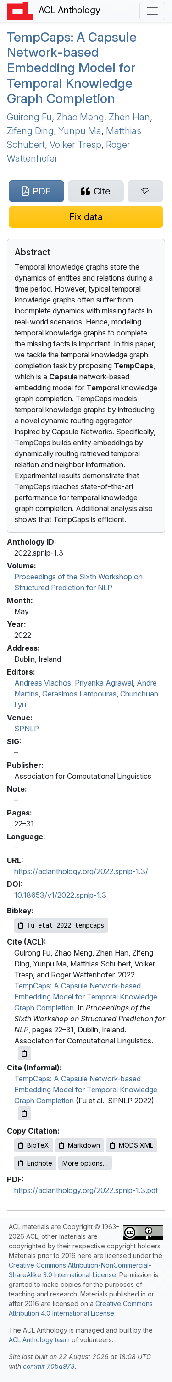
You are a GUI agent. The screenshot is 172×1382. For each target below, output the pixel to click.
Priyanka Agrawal (104, 682)
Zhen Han (129, 117)
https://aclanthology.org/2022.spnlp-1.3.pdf (86, 1190)
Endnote (39, 1163)
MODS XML (136, 1145)
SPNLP (26, 728)
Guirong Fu (29, 117)
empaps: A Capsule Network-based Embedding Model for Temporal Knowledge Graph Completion (72, 67)
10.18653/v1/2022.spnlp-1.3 (60, 895)
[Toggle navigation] (152, 11)
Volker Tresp (75, 144)
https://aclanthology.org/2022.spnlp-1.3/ (81, 871)
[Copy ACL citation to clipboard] (24, 1053)
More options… (85, 1163)
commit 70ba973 (49, 1366)
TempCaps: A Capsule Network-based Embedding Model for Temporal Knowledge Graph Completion (85, 996)
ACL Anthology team (39, 1340)
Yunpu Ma (79, 130)
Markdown (84, 1145)
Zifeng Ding (30, 130)
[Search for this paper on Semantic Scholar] (145, 191)
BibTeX (38, 1145)
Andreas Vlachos (42, 682)
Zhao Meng (80, 117)
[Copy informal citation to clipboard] (24, 1113)
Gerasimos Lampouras (79, 693)
